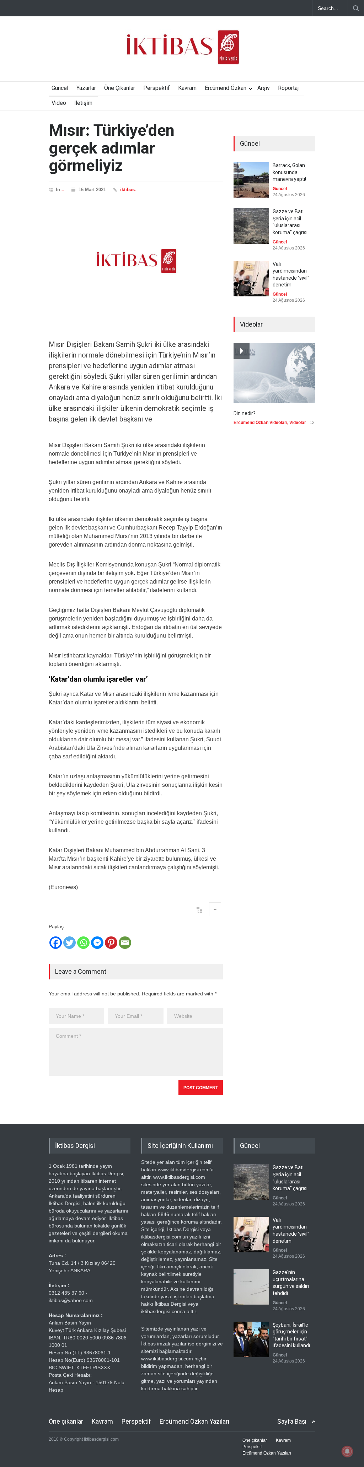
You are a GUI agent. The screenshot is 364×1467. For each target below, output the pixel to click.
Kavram (187, 88)
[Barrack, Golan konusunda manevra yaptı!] (251, 180)
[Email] (125, 942)
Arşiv (263, 88)
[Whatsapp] (83, 942)
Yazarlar (86, 88)
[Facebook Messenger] (97, 942)
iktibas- (128, 189)
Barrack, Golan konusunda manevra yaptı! (289, 172)
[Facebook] (55, 942)
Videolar (297, 422)
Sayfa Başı (291, 1421)
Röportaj (288, 88)
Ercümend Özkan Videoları (260, 422)
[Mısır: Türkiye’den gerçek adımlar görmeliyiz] (136, 261)
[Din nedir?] (274, 373)
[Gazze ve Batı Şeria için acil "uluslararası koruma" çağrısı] (251, 226)
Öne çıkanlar (66, 1421)
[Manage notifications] (347, 1451)
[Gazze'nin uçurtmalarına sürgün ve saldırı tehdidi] (251, 1287)
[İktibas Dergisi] (182, 53)
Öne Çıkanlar (119, 88)
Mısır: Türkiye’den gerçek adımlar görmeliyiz (112, 148)
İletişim (83, 103)
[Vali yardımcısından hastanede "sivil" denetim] (251, 278)
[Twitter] (69, 942)
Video (59, 103)
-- (62, 189)
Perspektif (156, 88)
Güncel (60, 88)
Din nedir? (245, 413)
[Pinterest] (111, 942)
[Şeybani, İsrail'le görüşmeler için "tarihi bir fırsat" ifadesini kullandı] (251, 1339)
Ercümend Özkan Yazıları (194, 1421)
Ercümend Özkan (225, 88)
